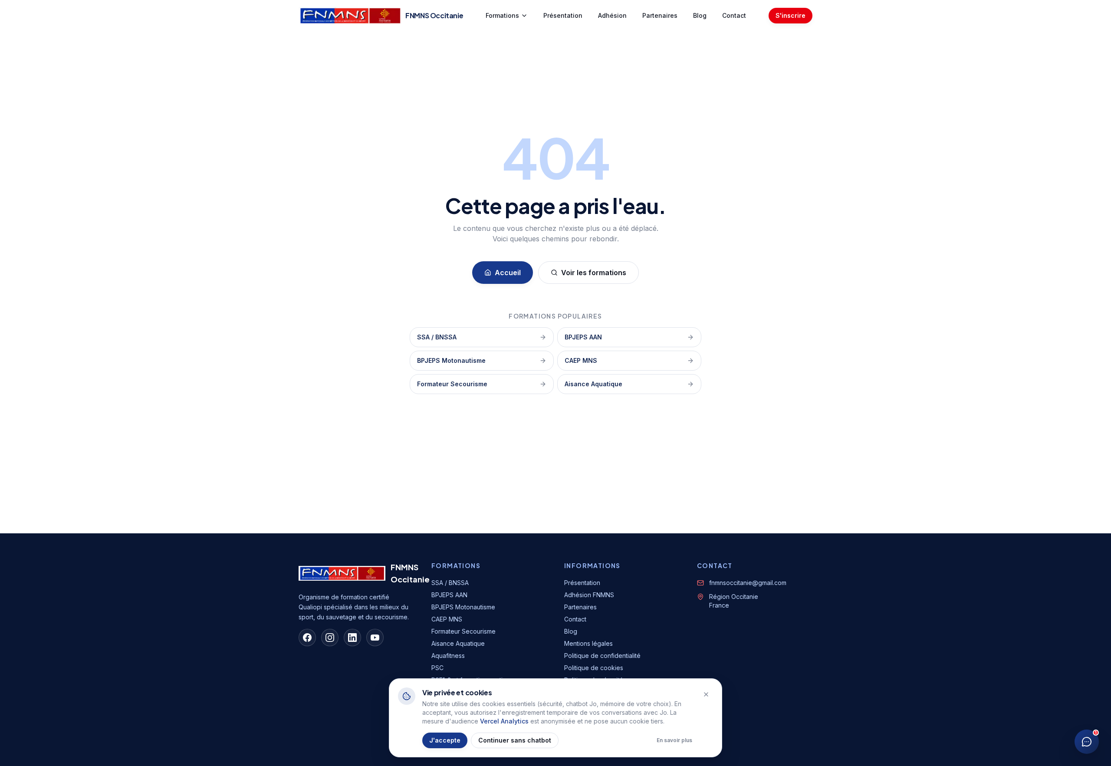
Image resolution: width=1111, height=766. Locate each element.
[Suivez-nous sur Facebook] (307, 637)
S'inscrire (790, 15)
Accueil (508, 272)
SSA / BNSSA (437, 337)
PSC (437, 667)
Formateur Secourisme (452, 384)
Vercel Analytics (504, 721)
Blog (700, 15)
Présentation (562, 15)
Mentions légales (588, 643)
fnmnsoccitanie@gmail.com (747, 582)
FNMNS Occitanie (410, 573)
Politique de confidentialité (602, 655)
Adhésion (612, 15)
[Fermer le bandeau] (706, 694)
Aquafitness (448, 655)
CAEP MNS (581, 360)
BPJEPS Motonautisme (451, 360)
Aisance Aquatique (593, 384)
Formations (502, 15)
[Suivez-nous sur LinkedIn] (352, 637)
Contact (734, 15)
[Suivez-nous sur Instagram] (330, 637)
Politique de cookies (593, 667)
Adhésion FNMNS (589, 594)
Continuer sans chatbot (514, 740)
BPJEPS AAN (583, 337)
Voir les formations (593, 272)
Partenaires (659, 15)
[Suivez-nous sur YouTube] (375, 637)
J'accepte (444, 740)
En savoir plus (674, 740)
